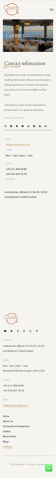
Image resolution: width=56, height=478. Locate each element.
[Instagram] (5, 126)
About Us (8, 421)
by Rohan (20, 464)
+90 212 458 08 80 (13, 385)
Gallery (7, 431)
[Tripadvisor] (46, 126)
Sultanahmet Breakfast (16, 426)
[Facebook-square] (11, 126)
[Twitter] (17, 126)
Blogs (6, 441)
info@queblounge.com (18, 144)
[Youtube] (23, 126)
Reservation (9, 436)
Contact (7, 446)
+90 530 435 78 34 (13, 390)
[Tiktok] (28, 126)
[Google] (40, 126)
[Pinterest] (34, 126)
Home (6, 416)
